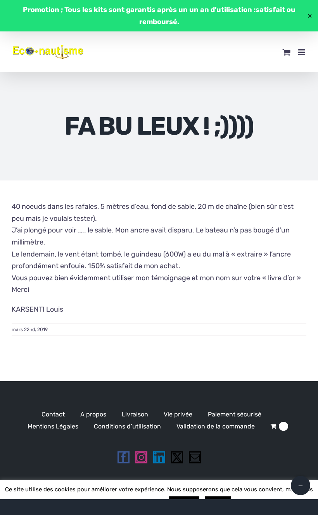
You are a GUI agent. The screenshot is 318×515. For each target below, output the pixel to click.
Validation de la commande (215, 426)
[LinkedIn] (159, 457)
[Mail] (195, 457)
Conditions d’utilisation (127, 426)
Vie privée (178, 414)
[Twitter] (177, 457)
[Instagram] (141, 457)
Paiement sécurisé (234, 414)
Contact (53, 414)
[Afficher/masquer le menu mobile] (302, 52)
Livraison (135, 414)
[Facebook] (124, 457)
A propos (93, 414)
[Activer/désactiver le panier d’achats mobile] (286, 52)
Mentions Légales (53, 426)
